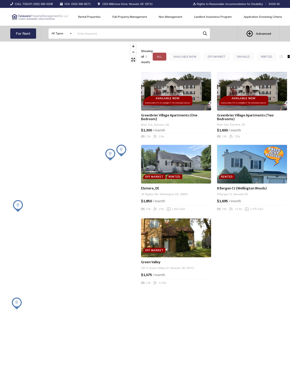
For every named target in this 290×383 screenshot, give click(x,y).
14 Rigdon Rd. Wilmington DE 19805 (164, 194)
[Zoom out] (133, 52)
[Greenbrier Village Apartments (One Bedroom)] (176, 91)
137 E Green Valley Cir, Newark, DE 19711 (167, 268)
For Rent (23, 33)
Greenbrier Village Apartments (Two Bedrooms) (245, 117)
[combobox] (62, 33)
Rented (266, 56)
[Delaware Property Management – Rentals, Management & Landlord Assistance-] (39, 17)
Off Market (217, 56)
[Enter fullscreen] (133, 60)
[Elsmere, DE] (176, 164)
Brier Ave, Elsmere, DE (155, 124)
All (159, 56)
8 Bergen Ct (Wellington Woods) (242, 188)
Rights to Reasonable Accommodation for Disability (229, 4)
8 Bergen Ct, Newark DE (232, 194)
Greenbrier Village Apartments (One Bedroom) (169, 117)
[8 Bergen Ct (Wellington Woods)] (252, 164)
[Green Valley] (176, 237)
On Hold (243, 56)
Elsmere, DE (150, 188)
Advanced (263, 34)
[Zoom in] (133, 46)
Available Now (184, 56)
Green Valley (150, 262)
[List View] (281, 56)
